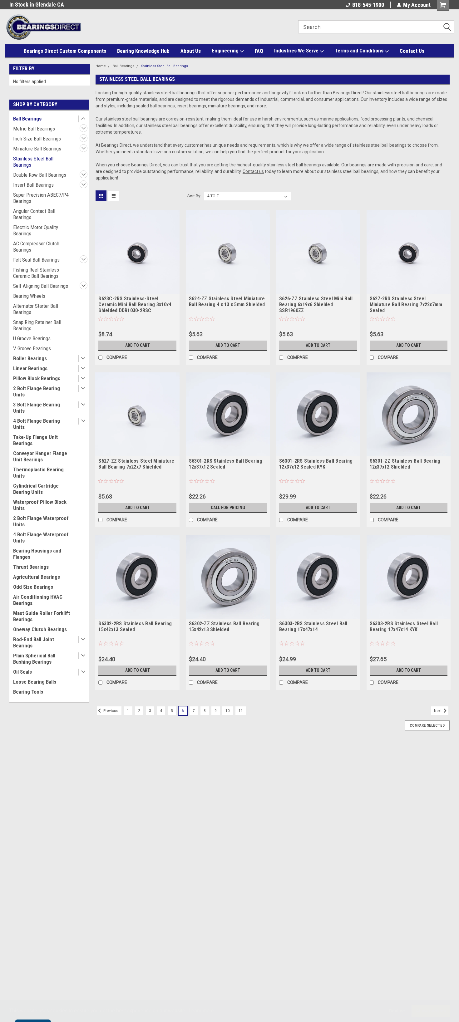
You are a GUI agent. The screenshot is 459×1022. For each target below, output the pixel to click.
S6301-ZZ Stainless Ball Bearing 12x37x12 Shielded (405, 464)
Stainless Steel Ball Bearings (33, 161)
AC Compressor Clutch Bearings (36, 246)
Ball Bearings (27, 118)
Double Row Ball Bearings (39, 175)
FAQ (259, 51)
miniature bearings (226, 105)
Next (438, 711)
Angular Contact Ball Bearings (34, 214)
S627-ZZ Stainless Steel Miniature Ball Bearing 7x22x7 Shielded (136, 464)
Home (101, 66)
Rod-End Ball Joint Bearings (33, 642)
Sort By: (194, 196)
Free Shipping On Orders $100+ (45, 4)
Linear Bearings (30, 368)
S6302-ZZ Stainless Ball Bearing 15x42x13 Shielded (224, 626)
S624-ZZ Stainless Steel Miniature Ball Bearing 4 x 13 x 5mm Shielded (227, 301)
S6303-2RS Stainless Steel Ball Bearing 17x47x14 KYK (404, 626)
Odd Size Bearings (33, 587)
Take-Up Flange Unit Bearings (35, 440)
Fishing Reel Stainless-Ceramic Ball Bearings (37, 273)
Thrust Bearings (31, 567)
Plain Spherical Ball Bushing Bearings (34, 658)
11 (241, 711)
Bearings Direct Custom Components (65, 51)
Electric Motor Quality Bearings (35, 230)
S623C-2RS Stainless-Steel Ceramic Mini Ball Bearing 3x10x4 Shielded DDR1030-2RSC (134, 304)
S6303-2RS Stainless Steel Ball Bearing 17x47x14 (313, 626)
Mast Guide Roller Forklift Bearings (41, 616)
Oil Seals (22, 672)
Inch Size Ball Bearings (37, 138)
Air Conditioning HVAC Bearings (37, 600)
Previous (110, 711)
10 (227, 711)
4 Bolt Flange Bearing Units (36, 424)
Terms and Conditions (360, 50)
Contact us (253, 171)
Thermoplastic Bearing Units (38, 472)
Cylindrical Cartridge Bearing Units (36, 489)
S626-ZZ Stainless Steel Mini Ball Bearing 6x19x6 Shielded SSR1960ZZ (316, 304)
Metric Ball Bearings (34, 128)
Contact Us (412, 51)
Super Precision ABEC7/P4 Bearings (41, 198)
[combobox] (376, 26)
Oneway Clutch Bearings (40, 629)
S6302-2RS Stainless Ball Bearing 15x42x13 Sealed (135, 626)
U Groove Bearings (32, 338)
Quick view (137, 289)
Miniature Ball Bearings (37, 148)
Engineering (226, 50)
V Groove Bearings (32, 348)
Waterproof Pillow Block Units (40, 505)
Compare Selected (427, 725)
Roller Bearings (30, 358)
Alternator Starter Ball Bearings (35, 309)
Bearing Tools (28, 692)
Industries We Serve (297, 50)
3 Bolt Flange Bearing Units (36, 407)
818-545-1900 (368, 5)
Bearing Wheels (29, 296)
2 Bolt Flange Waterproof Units (41, 521)
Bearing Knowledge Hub (143, 51)
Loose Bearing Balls (34, 682)
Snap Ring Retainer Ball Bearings (37, 325)
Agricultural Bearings (36, 577)
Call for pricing (228, 507)
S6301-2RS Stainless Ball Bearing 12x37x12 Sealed (225, 464)
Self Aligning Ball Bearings (40, 286)
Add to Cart (137, 345)
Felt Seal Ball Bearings (36, 260)
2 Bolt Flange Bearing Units (36, 391)
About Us (190, 51)
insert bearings (191, 105)
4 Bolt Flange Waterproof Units (41, 537)
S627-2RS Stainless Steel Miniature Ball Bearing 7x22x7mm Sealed (406, 304)
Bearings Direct (116, 145)
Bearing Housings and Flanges (37, 554)
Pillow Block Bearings (36, 378)
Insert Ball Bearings (33, 185)
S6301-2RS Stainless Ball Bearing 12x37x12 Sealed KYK (316, 464)
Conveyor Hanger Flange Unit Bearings (40, 456)
